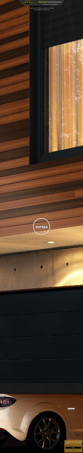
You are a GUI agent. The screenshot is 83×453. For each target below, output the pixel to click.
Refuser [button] (73, 450)
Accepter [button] (73, 447)
